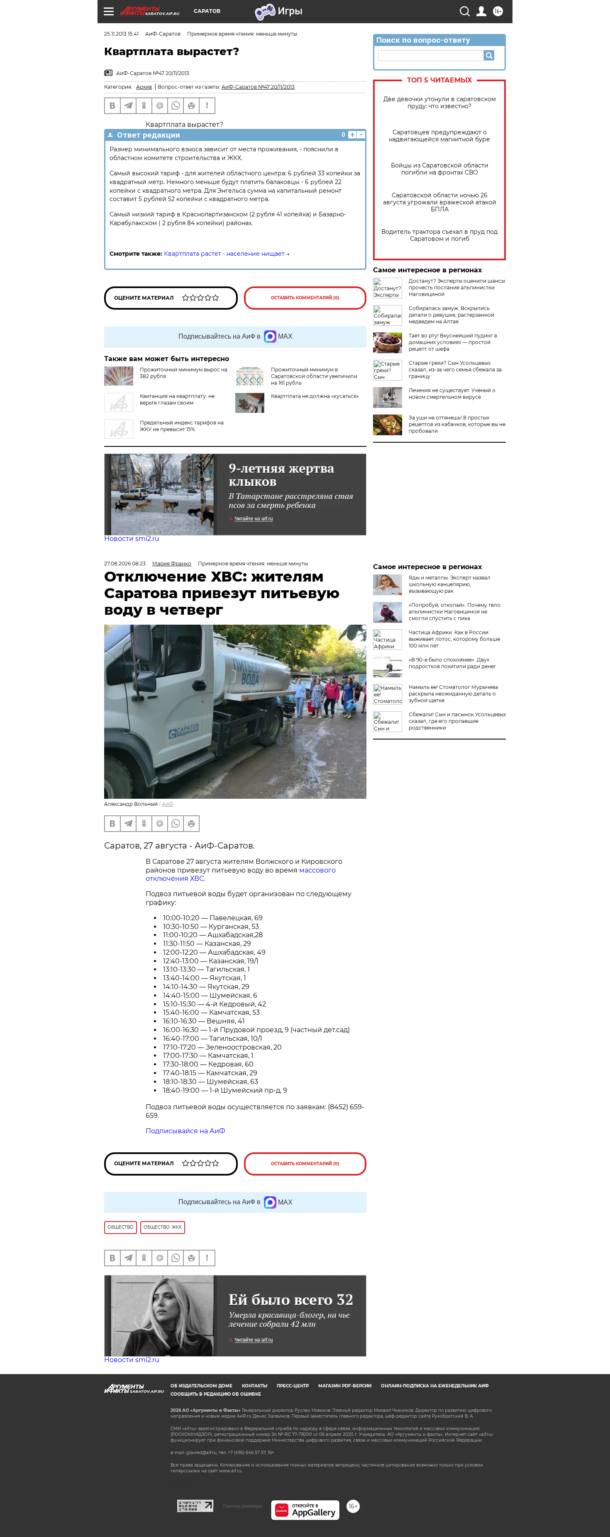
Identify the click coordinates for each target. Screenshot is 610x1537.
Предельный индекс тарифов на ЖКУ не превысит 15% (182, 425)
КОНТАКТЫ (254, 1386)
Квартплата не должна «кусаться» (315, 396)
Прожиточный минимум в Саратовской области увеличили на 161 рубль (314, 376)
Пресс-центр (293, 1386)
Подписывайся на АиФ (185, 1131)
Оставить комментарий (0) (305, 298)
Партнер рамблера (242, 1505)
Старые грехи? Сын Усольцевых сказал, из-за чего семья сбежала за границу (455, 369)
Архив (144, 87)
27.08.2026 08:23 (125, 563)
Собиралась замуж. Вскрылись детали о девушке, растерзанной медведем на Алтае (451, 315)
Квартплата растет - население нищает (224, 253)
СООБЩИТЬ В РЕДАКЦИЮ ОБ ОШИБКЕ (216, 1394)
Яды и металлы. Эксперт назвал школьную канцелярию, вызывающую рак (449, 584)
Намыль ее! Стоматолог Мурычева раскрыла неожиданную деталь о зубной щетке (453, 693)
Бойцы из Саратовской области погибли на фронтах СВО (439, 169)
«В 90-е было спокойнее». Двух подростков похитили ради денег (452, 663)
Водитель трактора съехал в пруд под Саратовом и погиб (439, 235)
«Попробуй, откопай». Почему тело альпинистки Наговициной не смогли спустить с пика (454, 611)
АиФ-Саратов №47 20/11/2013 (258, 87)
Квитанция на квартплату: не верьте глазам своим (177, 399)
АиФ (167, 804)
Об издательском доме (201, 1386)
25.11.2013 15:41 (121, 34)
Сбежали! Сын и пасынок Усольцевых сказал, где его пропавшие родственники (457, 721)
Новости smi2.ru (131, 539)
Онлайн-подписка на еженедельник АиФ (435, 1386)
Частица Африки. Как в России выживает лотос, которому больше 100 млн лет (454, 639)
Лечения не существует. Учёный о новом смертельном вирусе (452, 393)
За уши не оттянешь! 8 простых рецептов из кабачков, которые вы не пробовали (457, 424)
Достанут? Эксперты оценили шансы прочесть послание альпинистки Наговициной (457, 287)
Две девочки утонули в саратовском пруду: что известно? (439, 103)
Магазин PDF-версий (344, 1386)
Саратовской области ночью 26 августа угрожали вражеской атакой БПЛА (439, 202)
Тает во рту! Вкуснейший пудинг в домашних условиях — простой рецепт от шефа (453, 342)
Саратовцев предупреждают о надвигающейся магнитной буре (439, 136)
